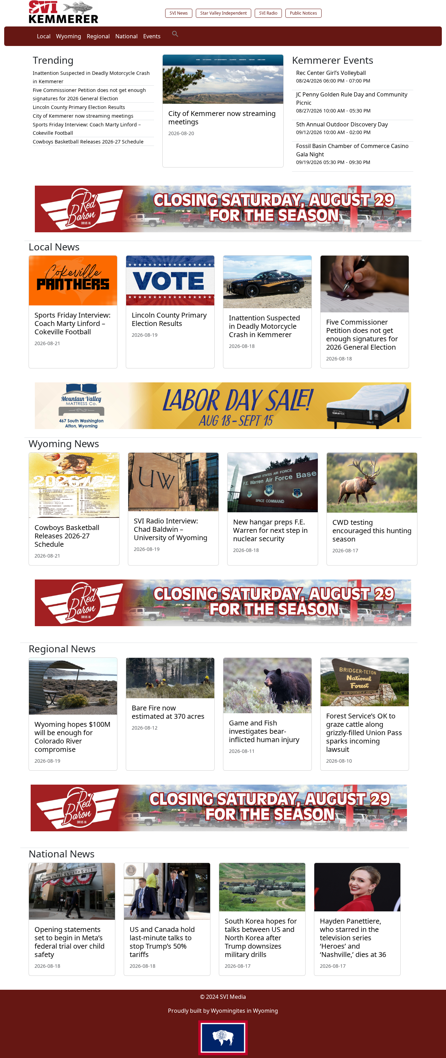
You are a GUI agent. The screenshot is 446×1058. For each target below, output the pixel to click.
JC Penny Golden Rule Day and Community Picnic (351, 99)
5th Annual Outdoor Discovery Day (342, 124)
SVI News (179, 13)
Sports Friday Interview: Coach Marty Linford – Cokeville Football (72, 323)
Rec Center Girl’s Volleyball (331, 73)
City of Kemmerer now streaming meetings (222, 117)
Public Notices (303, 13)
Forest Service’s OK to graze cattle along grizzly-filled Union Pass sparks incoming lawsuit (364, 732)
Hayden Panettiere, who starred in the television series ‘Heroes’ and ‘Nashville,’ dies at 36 (353, 937)
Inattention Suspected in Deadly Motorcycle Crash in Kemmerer (264, 326)
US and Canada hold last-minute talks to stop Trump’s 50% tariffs (162, 942)
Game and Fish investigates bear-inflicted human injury (264, 731)
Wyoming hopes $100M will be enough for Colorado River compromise (72, 736)
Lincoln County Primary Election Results (79, 107)
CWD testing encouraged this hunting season (372, 531)
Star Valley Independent (223, 13)
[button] (175, 33)
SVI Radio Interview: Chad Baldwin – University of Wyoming (170, 529)
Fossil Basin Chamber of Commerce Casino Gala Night (352, 150)
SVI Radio (268, 13)
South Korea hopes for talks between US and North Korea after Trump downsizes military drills (261, 937)
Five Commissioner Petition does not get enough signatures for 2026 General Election (362, 334)
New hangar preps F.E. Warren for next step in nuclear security (270, 530)
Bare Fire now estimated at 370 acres (168, 712)
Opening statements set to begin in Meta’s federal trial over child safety (69, 942)
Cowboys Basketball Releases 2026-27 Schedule (88, 141)
